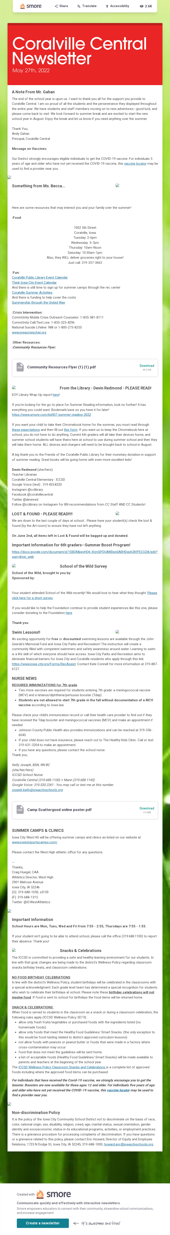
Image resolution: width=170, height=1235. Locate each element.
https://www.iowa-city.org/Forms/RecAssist (44, 664)
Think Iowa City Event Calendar (34, 283)
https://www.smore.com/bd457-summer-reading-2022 (51, 415)
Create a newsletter (43, 1223)
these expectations (26, 430)
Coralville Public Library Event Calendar (40, 277)
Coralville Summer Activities (32, 293)
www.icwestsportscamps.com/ (34, 842)
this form (70, 430)
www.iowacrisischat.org (29, 332)
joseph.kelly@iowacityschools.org (37, 790)
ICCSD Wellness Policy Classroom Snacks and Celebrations (61, 1067)
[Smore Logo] (31, 6)
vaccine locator (135, 164)
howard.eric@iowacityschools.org (128, 1144)
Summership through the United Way (38, 303)
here (56, 395)
